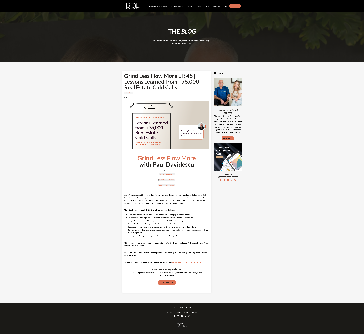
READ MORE (227, 138)
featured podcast (129, 92)
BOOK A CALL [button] (235, 6)
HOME (175, 308)
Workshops (189, 6)
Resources (216, 6)
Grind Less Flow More (166, 158)
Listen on (166, 174)
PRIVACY (188, 308)
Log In (225, 6)
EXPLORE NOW (167, 282)
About (199, 6)
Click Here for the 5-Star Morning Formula (187, 262)
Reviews (207, 6)
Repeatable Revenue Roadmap (158, 6)
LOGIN (181, 308)
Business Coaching (177, 6)
